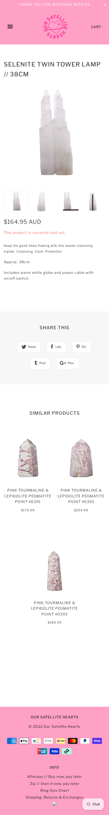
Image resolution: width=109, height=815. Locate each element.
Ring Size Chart (54, 790)
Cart (96, 27)
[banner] (55, 26)
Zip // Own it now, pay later (54, 783)
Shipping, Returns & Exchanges (54, 797)
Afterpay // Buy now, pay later (54, 776)
